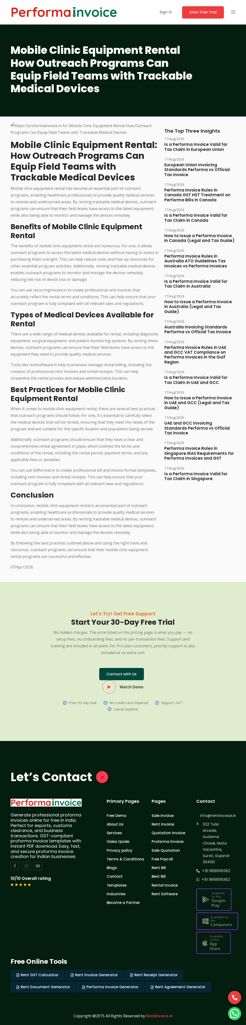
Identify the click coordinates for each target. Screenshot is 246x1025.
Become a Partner (123, 902)
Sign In (166, 12)
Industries (116, 893)
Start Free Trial (203, 12)
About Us (115, 824)
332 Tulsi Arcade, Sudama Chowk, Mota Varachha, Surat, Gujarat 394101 (216, 843)
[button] (233, 12)
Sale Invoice (163, 815)
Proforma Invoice (168, 841)
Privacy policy (119, 850)
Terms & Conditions (125, 859)
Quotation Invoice (168, 832)
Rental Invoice (165, 885)
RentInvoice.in (159, 1016)
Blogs (112, 867)
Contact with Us (121, 674)
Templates (117, 885)
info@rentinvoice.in (215, 815)
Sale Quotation (166, 850)
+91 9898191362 (215, 870)
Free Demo (116, 815)
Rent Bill (159, 867)
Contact (115, 876)
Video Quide (118, 841)
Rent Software (165, 893)
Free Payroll (162, 859)
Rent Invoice (163, 824)
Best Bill (159, 876)
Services (114, 832)
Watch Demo (131, 687)
